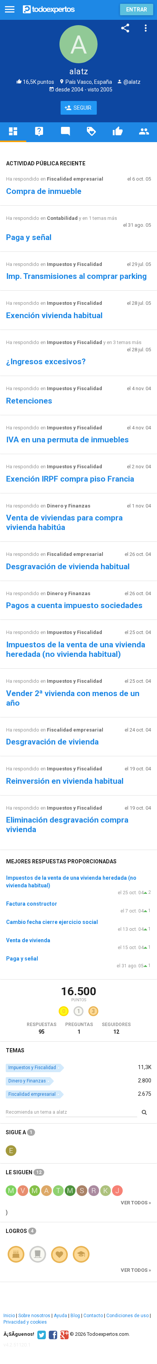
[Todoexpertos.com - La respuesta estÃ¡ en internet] (48, 8)
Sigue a (19, 1132)
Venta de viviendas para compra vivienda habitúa (64, 522)
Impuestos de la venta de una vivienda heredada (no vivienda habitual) (75, 649)
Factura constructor (31, 904)
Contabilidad (62, 218)
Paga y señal (28, 237)
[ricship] (93, 1190)
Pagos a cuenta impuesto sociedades (74, 605)
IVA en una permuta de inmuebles (67, 439)
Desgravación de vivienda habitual (68, 566)
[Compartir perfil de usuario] (125, 28)
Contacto (93, 1315)
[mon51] (70, 1190)
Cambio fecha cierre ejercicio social (52, 922)
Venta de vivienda (28, 940)
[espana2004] (11, 1150)
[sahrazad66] (82, 1190)
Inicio (9, 1315)
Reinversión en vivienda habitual (64, 781)
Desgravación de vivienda (52, 741)
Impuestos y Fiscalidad (74, 264)
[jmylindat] (117, 1190)
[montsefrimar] (11, 1190)
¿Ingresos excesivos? (46, 361)
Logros (20, 1231)
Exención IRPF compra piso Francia (70, 478)
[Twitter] (40, 1334)
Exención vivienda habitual (54, 315)
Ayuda (60, 1315)
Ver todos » (136, 1203)
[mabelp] (34, 1190)
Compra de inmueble (44, 191)
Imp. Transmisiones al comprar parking (76, 276)
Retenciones (29, 400)
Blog (75, 1315)
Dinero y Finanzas (68, 506)
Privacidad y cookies (25, 1322)
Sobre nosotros (34, 1315)
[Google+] (63, 1334)
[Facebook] (52, 1334)
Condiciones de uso (127, 1315)
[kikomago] (105, 1190)
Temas (15, 1050)
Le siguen (24, 1172)
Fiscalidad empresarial (75, 179)
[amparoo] (46, 1190)
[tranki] (58, 1190)
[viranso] (23, 1190)
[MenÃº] (9, 9)
